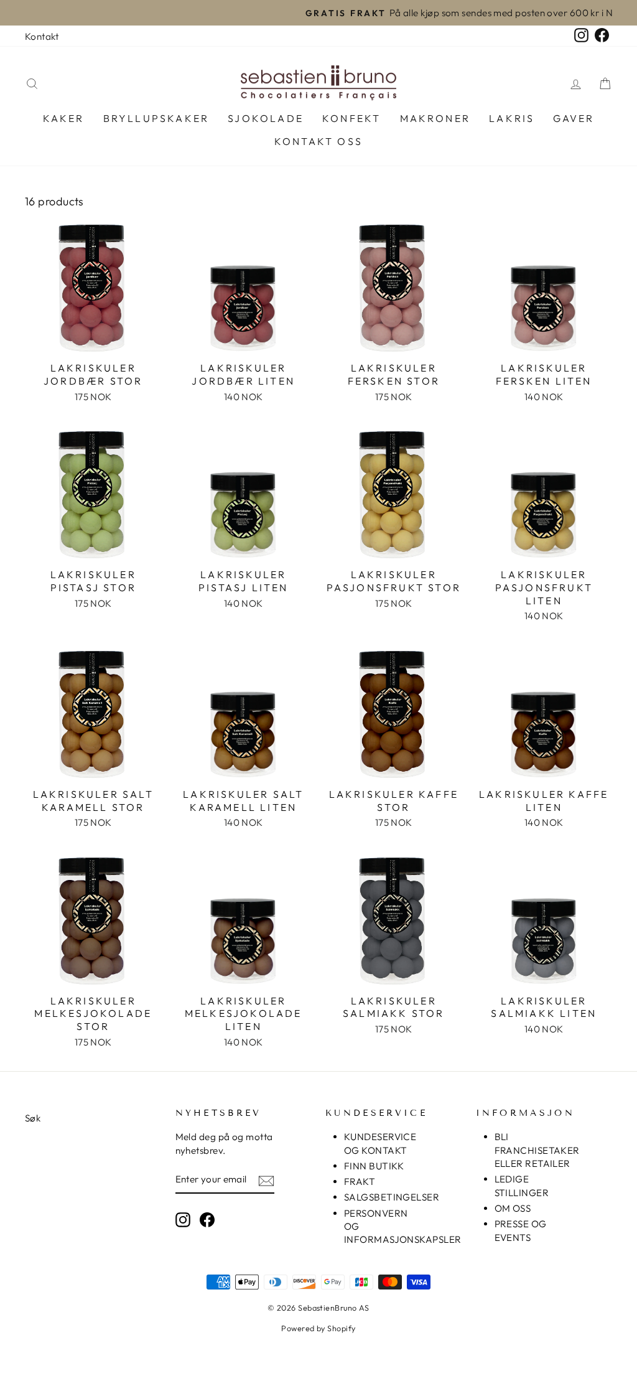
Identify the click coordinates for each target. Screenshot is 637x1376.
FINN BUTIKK (374, 1166)
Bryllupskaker (156, 118)
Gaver (573, 118)
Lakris (511, 118)
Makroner (435, 118)
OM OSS (513, 1208)
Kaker (64, 118)
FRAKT (359, 1181)
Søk (32, 1118)
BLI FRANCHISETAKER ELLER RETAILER (537, 1150)
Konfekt (351, 118)
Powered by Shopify (318, 1328)
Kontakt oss (318, 141)
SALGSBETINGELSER (391, 1197)
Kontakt (41, 36)
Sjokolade (266, 118)
